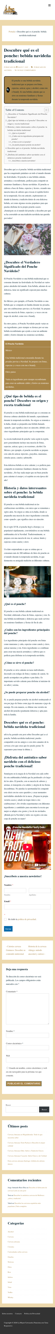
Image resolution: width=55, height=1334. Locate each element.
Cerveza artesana (14, 1241)
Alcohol (8, 70)
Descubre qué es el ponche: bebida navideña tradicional (26, 150)
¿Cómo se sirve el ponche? (21, 142)
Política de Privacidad (32, 1313)
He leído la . (22, 919)
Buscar (8, 1105)
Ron (9, 1272)
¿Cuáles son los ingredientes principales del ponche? (28, 137)
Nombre (7, 895)
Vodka (10, 1292)
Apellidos (32, 895)
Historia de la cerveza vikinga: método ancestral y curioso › (37, 950)
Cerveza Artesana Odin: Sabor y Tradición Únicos (26, 1150)
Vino (9, 1287)
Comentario (11, 991)
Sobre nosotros (7, 1313)
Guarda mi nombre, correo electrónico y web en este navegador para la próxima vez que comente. (26, 1072)
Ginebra (10, 1257)
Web (8, 1055)
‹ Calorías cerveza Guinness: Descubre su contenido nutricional (15, 950)
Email (7, 901)
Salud (10, 1282)
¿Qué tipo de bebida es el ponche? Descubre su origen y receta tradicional (27, 122)
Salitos (10, 1277)
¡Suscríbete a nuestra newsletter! (24, 160)
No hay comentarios (26, 70)
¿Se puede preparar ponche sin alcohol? (26, 145)
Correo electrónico (14, 1043)
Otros (10, 1267)
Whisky (10, 1297)
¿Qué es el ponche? (19, 133)
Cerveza (11, 1237)
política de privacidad (27, 919)
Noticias (11, 1262)
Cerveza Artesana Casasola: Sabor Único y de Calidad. (27, 1156)
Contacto (18, 1313)
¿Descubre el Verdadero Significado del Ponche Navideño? (27, 115)
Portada (12, 31)
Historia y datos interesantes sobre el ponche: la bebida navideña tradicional (27, 128)
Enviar (8, 928)
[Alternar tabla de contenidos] (45, 110)
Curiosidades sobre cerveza (17, 1252)
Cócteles (11, 1247)
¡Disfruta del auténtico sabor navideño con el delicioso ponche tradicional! (26, 156)
